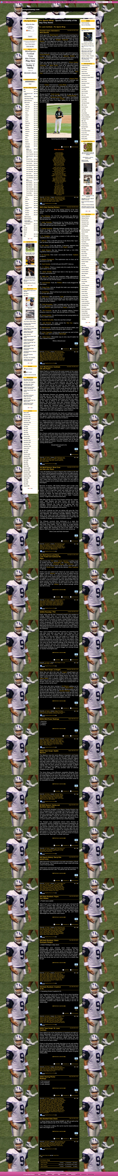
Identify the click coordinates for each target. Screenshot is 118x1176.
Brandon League (59, 796)
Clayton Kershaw (46, 228)
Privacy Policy (91, 1174)
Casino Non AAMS (59, 154)
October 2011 (27, 420)
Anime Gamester (85, 285)
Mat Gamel (51, 460)
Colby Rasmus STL (29, 157)
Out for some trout (86, 61)
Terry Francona (52, 544)
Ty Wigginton (57, 979)
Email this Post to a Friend (50, 203)
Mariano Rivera (58, 1017)
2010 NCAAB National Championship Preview (30, 278)
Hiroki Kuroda (55, 94)
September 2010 (27, 446)
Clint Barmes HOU (61, 458)
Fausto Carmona (48, 603)
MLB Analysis (28, 216)
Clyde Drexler (42, 889)
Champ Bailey (60, 883)
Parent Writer (84, 311)
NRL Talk (84, 120)
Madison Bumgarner (47, 259)
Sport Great (84, 81)
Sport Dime (84, 79)
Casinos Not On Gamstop (59, 169)
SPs (40, 352)
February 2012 (27, 414)
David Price (45, 292)
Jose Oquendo (29, 171)
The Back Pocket (85, 103)
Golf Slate (84, 89)
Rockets (62, 888)
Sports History (58, 889)
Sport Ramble (85, 91)
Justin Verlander (46, 222)
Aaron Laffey (54, 798)
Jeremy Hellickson (46, 1101)
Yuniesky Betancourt (59, 460)
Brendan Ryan (46, 796)
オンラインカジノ (59, 166)
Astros (26, 133)
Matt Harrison (46, 327)
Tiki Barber (59, 1016)
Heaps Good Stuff (86, 239)
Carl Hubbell (50, 886)
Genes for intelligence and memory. (88, 196)
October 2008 (27, 474)
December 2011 (27, 416)
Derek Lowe (50, 567)
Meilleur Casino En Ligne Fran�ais (59, 175)
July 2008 (26, 479)
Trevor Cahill (56, 1104)
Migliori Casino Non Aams (59, 157)
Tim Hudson (55, 929)
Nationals (27, 143)
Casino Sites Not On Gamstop (59, 174)
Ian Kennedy (45, 255)
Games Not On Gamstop (59, 165)
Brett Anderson (50, 1104)
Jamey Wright (60, 798)
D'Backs (27, 214)
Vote (76, 143)
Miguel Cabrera (53, 975)
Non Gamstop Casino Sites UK (59, 159)
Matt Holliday (29, 182)
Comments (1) (66, 541)
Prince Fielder (73, 62)
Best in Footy (85, 93)
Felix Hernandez (47, 304)
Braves (27, 139)
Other (25, 234)
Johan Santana (46, 1106)
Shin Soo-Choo (58, 1142)
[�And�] (36, 89)
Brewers (27, 199)
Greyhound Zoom (86, 65)
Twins (26, 119)
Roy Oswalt (50, 1105)
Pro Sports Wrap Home (45, 1155)
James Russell (47, 979)
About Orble (53, 1)
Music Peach (84, 253)
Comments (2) (66, 348)
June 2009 (26, 460)
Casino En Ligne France (59, 190)
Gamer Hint (84, 255)
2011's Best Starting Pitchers (50, 207)
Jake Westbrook (30, 165)
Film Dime (84, 247)
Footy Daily (84, 99)
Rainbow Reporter (86, 216)
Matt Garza (45, 296)
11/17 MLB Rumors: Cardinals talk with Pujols (50, 368)
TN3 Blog (84, 319)
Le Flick (83, 283)
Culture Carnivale (85, 317)
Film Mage (84, 251)
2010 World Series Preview (30, 283)
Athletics (27, 131)
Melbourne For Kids (86, 259)
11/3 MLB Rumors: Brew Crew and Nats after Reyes (50, 468)
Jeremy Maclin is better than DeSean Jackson (30, 329)
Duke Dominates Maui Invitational (29, 349)
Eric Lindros (56, 890)
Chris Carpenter (29, 154)
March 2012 (26, 412)
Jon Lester (48, 1100)
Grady (61, 564)
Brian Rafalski (50, 934)
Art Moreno (65, 686)
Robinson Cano (53, 974)
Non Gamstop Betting (59, 153)
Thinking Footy (85, 118)
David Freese (29, 159)
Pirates (27, 203)
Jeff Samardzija (49, 1022)
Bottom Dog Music (86, 309)
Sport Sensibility (85, 114)
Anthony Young (57, 885)
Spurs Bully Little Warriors (87, 43)
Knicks (58, 888)
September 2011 (27, 422)
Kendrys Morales (65, 691)
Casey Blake (63, 85)
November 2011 (27, 418)
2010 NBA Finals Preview (30, 265)
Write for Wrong (85, 267)
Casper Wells (51, 797)
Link (76, 197)
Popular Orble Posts (88, 141)
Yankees (27, 104)
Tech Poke (84, 241)
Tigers (26, 117)
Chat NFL (84, 85)
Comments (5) (66, 146)
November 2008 (27, 472)
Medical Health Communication (85, 161)
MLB (25, 91)
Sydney (36, 1174)
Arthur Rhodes (60, 849)
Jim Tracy (48, 1146)
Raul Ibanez (57, 1144)
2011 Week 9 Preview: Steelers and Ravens (28, 380)
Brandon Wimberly (61, 1022)
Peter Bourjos (50, 712)
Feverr (83, 227)
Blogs (61, 1)
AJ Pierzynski (52, 1143)
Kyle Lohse (28, 173)
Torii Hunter (42, 713)
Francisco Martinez (58, 797)
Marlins (27, 141)
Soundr (83, 263)
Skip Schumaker (30, 188)
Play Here (30, 61)
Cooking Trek (85, 295)
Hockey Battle (85, 226)
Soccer (25, 232)
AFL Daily (84, 128)
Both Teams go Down (86, 48)
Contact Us (83, 1174)
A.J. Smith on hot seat (29, 326)
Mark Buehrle (54, 35)
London (56, 1174)
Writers (64, 1)
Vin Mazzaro (45, 1019)
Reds (26, 201)
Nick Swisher (46, 974)
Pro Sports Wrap (30, 21)
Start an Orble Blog (86, 24)
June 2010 (26, 450)
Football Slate (85, 313)
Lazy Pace (84, 109)
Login (76, 1)
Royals (27, 121)
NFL (25, 89)
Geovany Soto (43, 1022)
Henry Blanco (47, 549)
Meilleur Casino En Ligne (59, 164)
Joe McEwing (59, 544)
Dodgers (27, 210)
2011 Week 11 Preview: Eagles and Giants (29, 396)
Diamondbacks (72, 95)
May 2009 (26, 462)
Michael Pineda (43, 1104)
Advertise (78, 1174)
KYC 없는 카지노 (59, 183)
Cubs (26, 197)
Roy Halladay (45, 216)
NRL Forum (84, 105)
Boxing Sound (85, 220)
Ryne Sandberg (47, 545)
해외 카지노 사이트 (59, 184)
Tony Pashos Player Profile (30, 321)
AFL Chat (84, 110)
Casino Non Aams (59, 152)
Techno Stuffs (85, 231)
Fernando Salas (29, 161)
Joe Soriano (47, 197)
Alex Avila (59, 975)
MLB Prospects (28, 218)
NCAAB (25, 227)
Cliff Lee (43, 241)
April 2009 (26, 464)
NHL (25, 236)
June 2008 (26, 481)
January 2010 (27, 456)
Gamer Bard (84, 291)
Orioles (27, 110)
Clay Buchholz (50, 849)
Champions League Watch (88, 77)
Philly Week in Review (86, 53)
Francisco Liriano (49, 1102)
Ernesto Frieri (42, 933)
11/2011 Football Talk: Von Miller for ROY (29, 346)
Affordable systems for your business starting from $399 (88, 207)
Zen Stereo (84, 279)
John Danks (61, 1102)
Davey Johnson (63, 561)
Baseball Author (85, 97)
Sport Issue (84, 71)
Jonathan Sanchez (48, 1110)
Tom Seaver (51, 888)
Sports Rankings (44, 1166)
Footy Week (84, 112)
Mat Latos (55, 1109)
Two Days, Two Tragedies (29, 357)
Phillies (27, 135)
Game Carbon (85, 293)
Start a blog (47, 1)
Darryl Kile (61, 886)
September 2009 (27, 458)
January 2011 (27, 438)
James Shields (47, 272)
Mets (26, 137)
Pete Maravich (49, 889)
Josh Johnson (49, 850)
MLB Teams (27, 102)
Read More (57, 596)
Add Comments (75, 146)
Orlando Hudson (46, 932)
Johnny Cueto (50, 1109)
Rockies (27, 212)
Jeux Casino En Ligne (59, 182)
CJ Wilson (55, 458)
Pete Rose (59, 887)
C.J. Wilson (45, 267)
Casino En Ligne (59, 176)
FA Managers (27, 223)
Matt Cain (45, 276)
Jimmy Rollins (43, 459)
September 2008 (27, 476)
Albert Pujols (29, 151)
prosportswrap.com (30, 9)
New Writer (26, 293)
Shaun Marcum (43, 1109)
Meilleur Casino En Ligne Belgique (59, 180)
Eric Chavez (49, 458)
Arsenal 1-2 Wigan (88, 41)
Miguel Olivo (42, 798)
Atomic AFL (84, 136)
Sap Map (83, 275)
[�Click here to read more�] (59, 589)
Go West (88, 184)
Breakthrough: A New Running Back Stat (30, 254)
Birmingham (63, 1174)
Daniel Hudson (46, 315)
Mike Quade (45, 547)
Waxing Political (85, 218)
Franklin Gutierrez (43, 797)
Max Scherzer (43, 1102)
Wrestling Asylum (86, 315)
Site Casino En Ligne (59, 187)
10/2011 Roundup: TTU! (48, 612)
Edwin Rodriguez (60, 976)
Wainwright (62, 334)
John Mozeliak (29, 169)
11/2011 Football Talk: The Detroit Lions (29, 343)
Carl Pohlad (56, 886)
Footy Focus (84, 124)
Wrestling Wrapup (86, 229)
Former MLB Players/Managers (28, 221)
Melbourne (43, 1174)
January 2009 (27, 470)
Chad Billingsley (47, 1111)
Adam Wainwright (28, 149)
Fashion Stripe (85, 261)
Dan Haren (45, 245)
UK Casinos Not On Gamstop (59, 177)
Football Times (85, 243)
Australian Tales (85, 224)
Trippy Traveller (85, 237)
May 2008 (26, 483)
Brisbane (50, 1174)
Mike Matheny (29, 184)
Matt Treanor (51, 1019)
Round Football (85, 134)
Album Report (85, 273)
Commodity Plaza (86, 303)
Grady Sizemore (59, 602)
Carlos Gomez (53, 1145)
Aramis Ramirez (45, 54)
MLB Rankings (28, 96)
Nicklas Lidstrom (43, 934)
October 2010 (27, 444)
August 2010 (26, 448)
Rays (26, 112)
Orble (88, 21)
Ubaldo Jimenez (54, 1111)
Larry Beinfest (43, 977)
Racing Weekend (85, 87)
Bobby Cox (45, 886)
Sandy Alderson (59, 545)
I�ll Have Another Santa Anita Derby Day (87, 58)
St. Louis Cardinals (27, 146)
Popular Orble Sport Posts (88, 28)
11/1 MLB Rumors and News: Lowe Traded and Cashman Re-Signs (50, 556)
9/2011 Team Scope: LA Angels (50, 669)
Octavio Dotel (29, 195)
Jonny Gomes (60, 1145)
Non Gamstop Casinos (59, 156)
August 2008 (26, 477)
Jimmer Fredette (49, 933)
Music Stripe (84, 299)
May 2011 (26, 430)
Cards (47, 334)
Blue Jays (27, 106)
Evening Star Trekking (88, 172)
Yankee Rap (84, 122)
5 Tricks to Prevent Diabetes (88, 204)
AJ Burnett (46, 1017)
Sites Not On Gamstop (59, 163)
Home (42, 1)
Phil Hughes (55, 1099)
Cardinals (43, 65)
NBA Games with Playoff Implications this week (87, 51)
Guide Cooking (85, 301)
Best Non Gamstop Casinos (59, 161)
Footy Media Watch (86, 130)
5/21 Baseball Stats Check (48, 1119)
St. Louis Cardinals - (46, 27)
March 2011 (26, 434)
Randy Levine (56, 601)
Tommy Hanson (53, 1106)
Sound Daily (84, 281)
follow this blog (30, 24)
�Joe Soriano (29, 368)
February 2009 (27, 468)
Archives (30, 410)
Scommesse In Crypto (59, 186)
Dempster (56, 564)
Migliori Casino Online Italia (59, 158)
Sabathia (67, 562)
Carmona (70, 564)
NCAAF (25, 229)
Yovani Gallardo (59, 1108)
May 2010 (26, 452)
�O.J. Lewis (29, 372)
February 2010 (27, 454)
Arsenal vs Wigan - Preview (88, 55)
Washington (57, 562)
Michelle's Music (30, 73)
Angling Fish (84, 67)
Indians (27, 114)
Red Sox (27, 108)
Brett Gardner (56, 973)
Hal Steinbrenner (49, 601)
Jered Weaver (46, 250)
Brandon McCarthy (47, 320)
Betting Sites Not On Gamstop (59, 178)
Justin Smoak (52, 1144)
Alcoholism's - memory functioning (88, 158)
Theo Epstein (51, 547)
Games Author (85, 269)
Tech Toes (84, 265)
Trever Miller (29, 193)
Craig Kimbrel (62, 929)
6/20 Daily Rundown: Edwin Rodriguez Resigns (49, 941)
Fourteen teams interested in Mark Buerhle (30, 324)
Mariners (27, 129)
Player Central (44, 1164)
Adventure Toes (85, 222)
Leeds (69, 1174)
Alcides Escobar (45, 1143)
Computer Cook (85, 257)
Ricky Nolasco (43, 1107)
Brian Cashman (73, 567)
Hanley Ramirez (55, 850)
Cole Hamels (46, 282)
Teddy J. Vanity (30, 66)
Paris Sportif (59, 194)
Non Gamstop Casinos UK (59, 162)
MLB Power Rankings (44, 739)
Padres (27, 205)
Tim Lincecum (46, 310)
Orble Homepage (85, 22)
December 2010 (27, 440)
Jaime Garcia (29, 163)
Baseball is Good (85, 83)
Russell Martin (50, 1018)
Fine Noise (84, 307)
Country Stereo (85, 271)
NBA (25, 225)
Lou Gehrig (54, 887)
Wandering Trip (85, 305)
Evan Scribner (60, 932)
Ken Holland (56, 934)
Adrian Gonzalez (61, 928)
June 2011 (26, 428)
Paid (68, 1)
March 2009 (26, 466)
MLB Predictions (28, 100)
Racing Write (84, 138)
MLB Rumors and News (28, 94)
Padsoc (83, 233)
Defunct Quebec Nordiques (47, 890)
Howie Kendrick (43, 712)
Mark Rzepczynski (29, 180)
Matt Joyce (51, 1142)
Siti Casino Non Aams (59, 188)
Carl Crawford (46, 544)
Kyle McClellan (29, 175)
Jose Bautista (60, 1141)
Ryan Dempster (55, 604)
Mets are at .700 (85, 30)
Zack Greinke (46, 264)
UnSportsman (85, 73)
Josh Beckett (47, 323)
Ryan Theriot (29, 186)
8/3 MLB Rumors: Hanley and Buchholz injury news (50, 806)
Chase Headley (54, 932)
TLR (52, 561)
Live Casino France (59, 185)
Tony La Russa (29, 191)
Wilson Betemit (46, 929)
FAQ (58, 1)
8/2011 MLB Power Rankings (49, 719)
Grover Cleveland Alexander (45, 887)
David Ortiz (46, 1142)
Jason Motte (29, 167)
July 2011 (26, 426)
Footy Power (84, 69)
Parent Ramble (85, 297)
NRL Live (84, 95)
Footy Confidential (86, 116)
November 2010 (27, 442)
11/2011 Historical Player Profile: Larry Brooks (29, 340)
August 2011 (26, 424)
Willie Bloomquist (54, 549)
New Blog (26, 295)
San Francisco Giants (28, 208)
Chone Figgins (48, 798)
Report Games (85, 287)
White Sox (27, 123)
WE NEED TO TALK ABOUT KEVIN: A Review (88, 199)
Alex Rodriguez (50, 973)
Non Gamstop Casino (59, 172)
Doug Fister (45, 287)
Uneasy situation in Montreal (30, 307)
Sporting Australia (86, 75)
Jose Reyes (48, 459)
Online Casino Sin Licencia (59, 167)
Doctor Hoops (85, 107)
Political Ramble (85, 245)
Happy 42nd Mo (27, 334)
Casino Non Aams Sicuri (59, 189)
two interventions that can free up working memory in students (88, 153)
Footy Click (84, 132)
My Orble (72, 1)
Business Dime (85, 249)
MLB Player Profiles (29, 98)
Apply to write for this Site (30, 374)
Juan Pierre (58, 1143)
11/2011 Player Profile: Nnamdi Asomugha (28, 332)
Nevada (55, 1022)
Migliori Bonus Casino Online (59, 179)
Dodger (62, 99)
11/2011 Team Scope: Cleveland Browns (28, 360)
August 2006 (26, 485)
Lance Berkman (29, 177)
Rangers (27, 125)
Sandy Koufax (46, 888)
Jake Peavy (56, 1102)
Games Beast (85, 289)
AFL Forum (84, 101)
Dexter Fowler (43, 1146)
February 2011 (27, 436)
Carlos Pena (61, 1021)
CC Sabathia (45, 236)
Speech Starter (85, 235)
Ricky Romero (50, 928)
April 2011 (26, 432)
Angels (27, 127)
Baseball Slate (85, 126)
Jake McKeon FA (47, 981)
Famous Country (85, 277)
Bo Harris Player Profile (30, 319)
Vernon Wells (44, 678)
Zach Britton (59, 1100)
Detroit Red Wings (59, 933)
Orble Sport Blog (44, 1162)
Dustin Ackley (52, 796)
